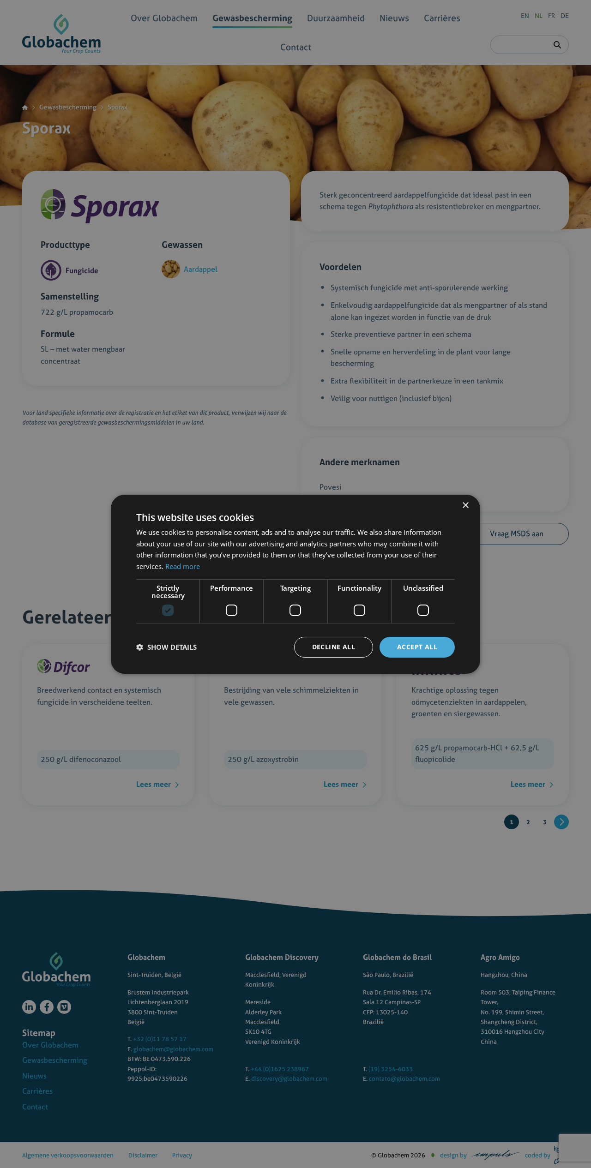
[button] (166, 647)
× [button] (465, 505)
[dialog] (295, 584)
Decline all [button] (333, 646)
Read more (182, 566)
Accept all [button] (417, 646)
